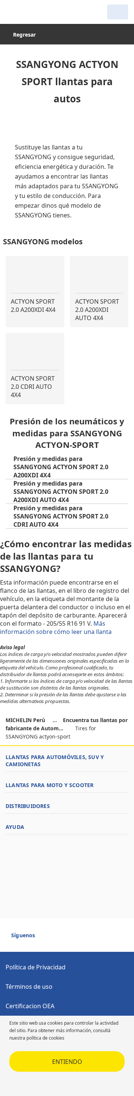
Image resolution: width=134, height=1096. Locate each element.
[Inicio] (44, 12)
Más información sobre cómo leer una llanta (56, 627)
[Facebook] (47, 938)
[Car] (117, 12)
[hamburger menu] (13, 12)
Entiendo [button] (67, 1062)
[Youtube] (61, 938)
